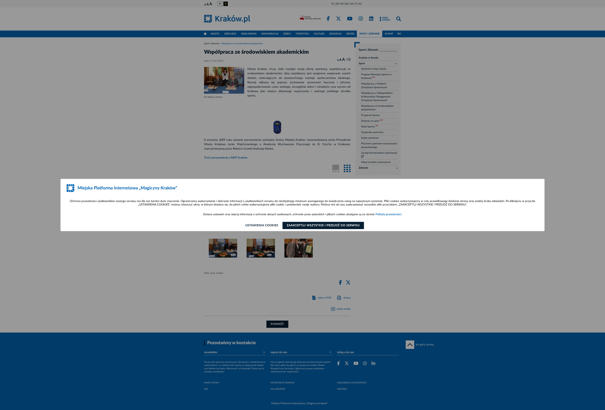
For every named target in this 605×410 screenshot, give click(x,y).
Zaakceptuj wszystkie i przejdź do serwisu (323, 225)
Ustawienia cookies (261, 225)
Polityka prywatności (388, 214)
